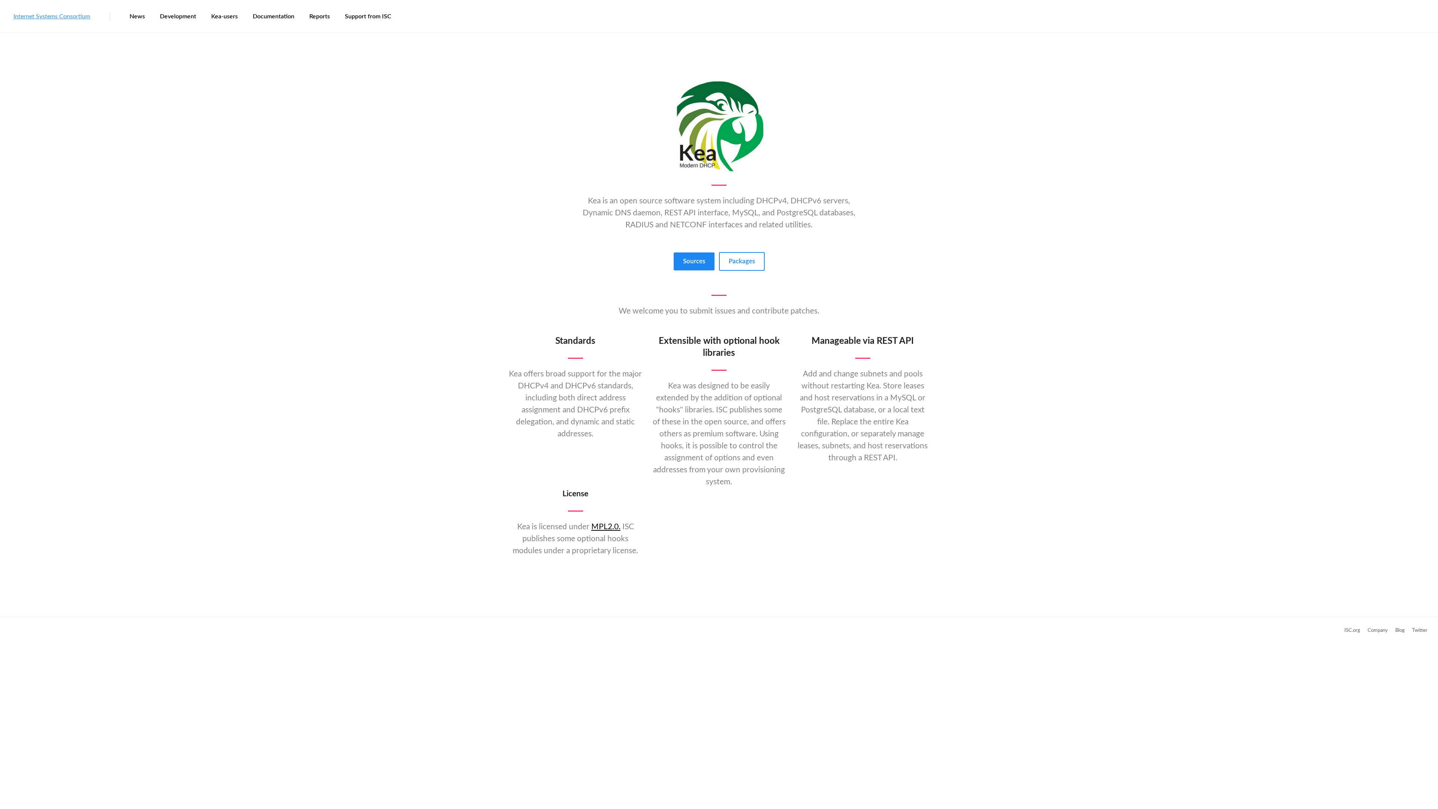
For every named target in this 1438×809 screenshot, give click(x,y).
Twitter (1420, 630)
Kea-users (224, 16)
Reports (319, 16)
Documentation (273, 16)
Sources (694, 261)
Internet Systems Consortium (51, 16)
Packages (742, 261)
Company (1378, 630)
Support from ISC (368, 16)
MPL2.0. (606, 527)
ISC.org (1352, 630)
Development (178, 16)
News (137, 16)
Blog (1400, 630)
